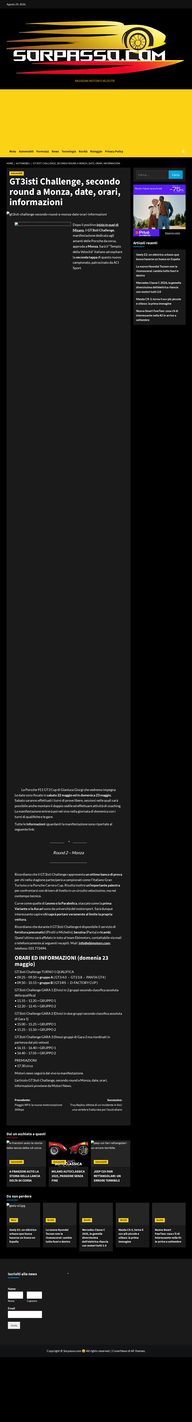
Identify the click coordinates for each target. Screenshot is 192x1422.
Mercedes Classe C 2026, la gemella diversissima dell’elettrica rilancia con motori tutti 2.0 (158, 287)
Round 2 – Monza (68, 852)
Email (12, 1308)
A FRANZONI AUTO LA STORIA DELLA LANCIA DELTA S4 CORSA (24, 1176)
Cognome (32, 1300)
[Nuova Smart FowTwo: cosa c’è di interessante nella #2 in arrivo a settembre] (169, 1214)
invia (14, 1325)
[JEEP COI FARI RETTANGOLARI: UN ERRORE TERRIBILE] (110, 1153)
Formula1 (42, 151)
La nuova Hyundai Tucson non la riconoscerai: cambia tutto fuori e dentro (157, 271)
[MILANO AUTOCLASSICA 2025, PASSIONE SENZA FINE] (68, 1153)
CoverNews (119, 1351)
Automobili (26, 151)
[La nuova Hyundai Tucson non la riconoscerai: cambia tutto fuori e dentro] (59, 1214)
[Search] (183, 151)
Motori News (61, 1086)
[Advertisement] (96, 117)
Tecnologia (69, 151)
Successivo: (96, 1105)
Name (12, 1288)
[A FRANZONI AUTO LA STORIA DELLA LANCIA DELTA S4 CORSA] (26, 1153)
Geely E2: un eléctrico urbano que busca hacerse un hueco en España (158, 257)
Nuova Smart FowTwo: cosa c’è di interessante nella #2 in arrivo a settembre (157, 315)
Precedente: (38, 1105)
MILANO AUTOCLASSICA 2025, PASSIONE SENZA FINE (68, 1176)
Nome (11, 1300)
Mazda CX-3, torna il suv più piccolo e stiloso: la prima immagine (158, 301)
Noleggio (96, 151)
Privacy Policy (114, 151)
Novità (83, 151)
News (55, 151)
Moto (12, 151)
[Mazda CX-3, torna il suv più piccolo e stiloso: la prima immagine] (132, 1214)
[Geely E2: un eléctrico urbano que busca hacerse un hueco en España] (23, 1214)
